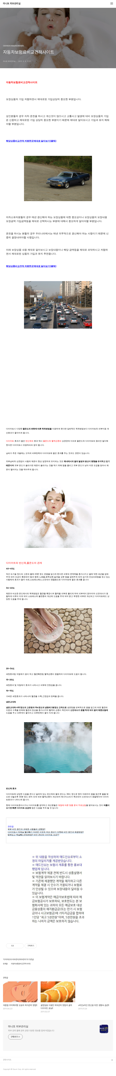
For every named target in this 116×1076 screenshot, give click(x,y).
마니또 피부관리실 (12, 3)
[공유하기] (16, 946)
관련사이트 (7, 1060)
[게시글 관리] (20, 946)
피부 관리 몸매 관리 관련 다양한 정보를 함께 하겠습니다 (31, 1030)
